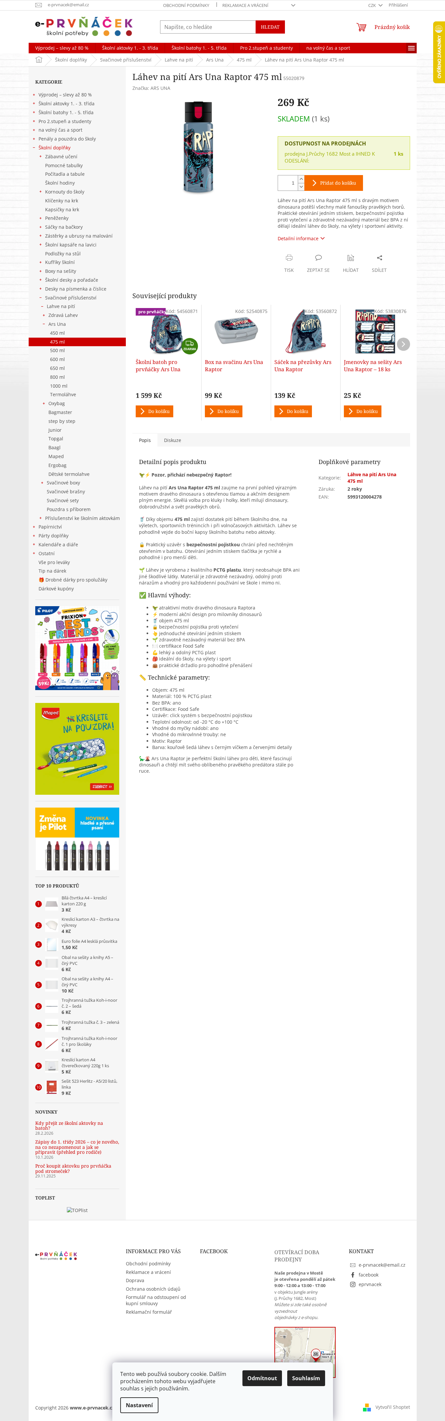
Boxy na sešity (60, 271)
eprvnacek (370, 1284)
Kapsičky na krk (62, 209)
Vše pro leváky (54, 562)
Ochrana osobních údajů (153, 1289)
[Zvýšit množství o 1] (301, 179)
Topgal (55, 438)
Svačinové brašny (66, 491)
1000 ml (59, 386)
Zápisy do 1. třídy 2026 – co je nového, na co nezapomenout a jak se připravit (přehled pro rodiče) (77, 1146)
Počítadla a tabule (65, 174)
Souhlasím (306, 1378)
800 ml (57, 377)
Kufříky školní (60, 262)
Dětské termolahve (69, 474)
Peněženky (57, 218)
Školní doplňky (54, 147)
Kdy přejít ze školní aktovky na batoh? (69, 1126)
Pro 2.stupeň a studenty (65, 121)
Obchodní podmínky (186, 5)
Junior (55, 430)
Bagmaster (60, 412)
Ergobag (57, 465)
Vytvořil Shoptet (392, 1407)
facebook (368, 1275)
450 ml (57, 333)
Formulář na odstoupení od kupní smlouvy (156, 1300)
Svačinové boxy (63, 482)
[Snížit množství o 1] (301, 187)
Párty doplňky (54, 535)
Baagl (54, 447)
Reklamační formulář (149, 1312)
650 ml (57, 368)
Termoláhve (63, 394)
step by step (61, 421)
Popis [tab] (145, 440)
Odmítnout (262, 1378)
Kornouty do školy (64, 192)
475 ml (57, 342)
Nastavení (139, 1405)
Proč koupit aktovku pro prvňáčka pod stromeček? (73, 1168)
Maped (56, 456)
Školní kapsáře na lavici (71, 245)
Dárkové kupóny (57, 588)
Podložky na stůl (63, 253)
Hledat (270, 27)
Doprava (135, 1280)
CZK (372, 5)
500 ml (57, 350)
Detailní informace (298, 238)
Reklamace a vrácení (245, 5)
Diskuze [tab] (172, 440)
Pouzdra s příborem (69, 509)
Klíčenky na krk (61, 200)
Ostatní (47, 553)
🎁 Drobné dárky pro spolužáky (73, 580)
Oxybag (56, 403)
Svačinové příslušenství (71, 298)
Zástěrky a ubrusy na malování (79, 236)
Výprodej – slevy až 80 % (65, 94)
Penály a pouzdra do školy (67, 139)
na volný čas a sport (60, 130)
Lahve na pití (61, 306)
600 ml (57, 359)
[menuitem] (62, 48)
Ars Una (57, 324)
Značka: (151, 88)
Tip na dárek (52, 571)
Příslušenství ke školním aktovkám (82, 518)
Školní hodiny (60, 183)
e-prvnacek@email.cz (382, 1265)
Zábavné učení (61, 156)
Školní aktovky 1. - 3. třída (67, 103)
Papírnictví (50, 527)
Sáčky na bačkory (64, 227)
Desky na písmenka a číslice (75, 289)
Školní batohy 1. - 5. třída (66, 112)
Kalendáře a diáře (58, 544)
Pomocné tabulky (64, 165)
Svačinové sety (63, 500)
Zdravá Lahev (63, 315)
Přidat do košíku (338, 183)
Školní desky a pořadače (71, 280)
